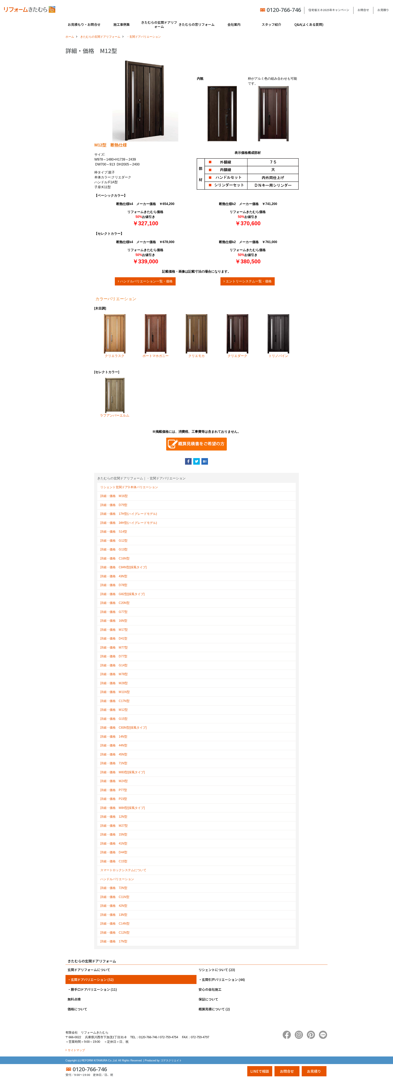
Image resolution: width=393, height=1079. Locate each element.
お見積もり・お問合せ (84, 24)
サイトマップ (76, 1050)
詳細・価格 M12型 (114, 709)
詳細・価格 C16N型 (115, 558)
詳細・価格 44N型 (113, 745)
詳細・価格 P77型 (113, 790)
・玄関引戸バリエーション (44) (222, 979)
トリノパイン (278, 356)
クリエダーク (237, 356)
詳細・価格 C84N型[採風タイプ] (123, 567)
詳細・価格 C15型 (113, 861)
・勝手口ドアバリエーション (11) (92, 989)
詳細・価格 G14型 (114, 665)
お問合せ (363, 10)
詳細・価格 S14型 (113, 531)
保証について (208, 999)
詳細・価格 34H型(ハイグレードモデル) (128, 522)
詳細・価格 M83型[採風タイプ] (122, 772)
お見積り (383, 10)
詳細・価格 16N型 (113, 620)
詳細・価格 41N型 (113, 843)
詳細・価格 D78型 (113, 585)
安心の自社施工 (210, 989)
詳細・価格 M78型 (114, 674)
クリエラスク (114, 356)
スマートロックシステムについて (123, 870)
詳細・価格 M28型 (114, 683)
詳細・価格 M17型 (114, 629)
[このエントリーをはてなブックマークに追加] (204, 461)
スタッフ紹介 (271, 24)
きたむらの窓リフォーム (196, 24)
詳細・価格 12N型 (113, 816)
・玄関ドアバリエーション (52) (91, 979)
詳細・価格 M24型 (114, 781)
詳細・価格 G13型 (114, 549)
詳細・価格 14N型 (113, 736)
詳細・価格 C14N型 (115, 923)
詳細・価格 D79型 (113, 505)
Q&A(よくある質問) (308, 24)
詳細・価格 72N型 (113, 888)
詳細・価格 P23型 (113, 798)
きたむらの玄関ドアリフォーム (159, 24)
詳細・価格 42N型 (113, 905)
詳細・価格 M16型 (114, 496)
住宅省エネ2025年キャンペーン (328, 10)
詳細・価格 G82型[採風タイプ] (122, 594)
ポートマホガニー (155, 356)
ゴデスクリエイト (171, 1060)
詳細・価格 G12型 (114, 540)
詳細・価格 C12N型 (115, 932)
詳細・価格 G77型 (114, 612)
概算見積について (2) (214, 1009)
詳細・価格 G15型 (114, 718)
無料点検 (74, 999)
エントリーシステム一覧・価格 (249, 281)
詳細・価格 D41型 (113, 638)
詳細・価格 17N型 (113, 941)
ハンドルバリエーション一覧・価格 (146, 281)
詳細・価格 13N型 (113, 914)
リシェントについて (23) (217, 969)
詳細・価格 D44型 (113, 852)
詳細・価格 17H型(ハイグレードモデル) (128, 513)
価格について (77, 1009)
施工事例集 (121, 24)
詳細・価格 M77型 (114, 647)
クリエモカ (196, 356)
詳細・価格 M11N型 (115, 692)
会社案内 (234, 24)
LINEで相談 (259, 1071)
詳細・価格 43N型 (113, 576)
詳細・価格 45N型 (113, 754)
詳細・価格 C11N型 (114, 897)
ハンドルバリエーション (117, 879)
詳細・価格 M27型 (114, 825)
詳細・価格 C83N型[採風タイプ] (123, 727)
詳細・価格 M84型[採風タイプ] (122, 808)
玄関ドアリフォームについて (89, 969)
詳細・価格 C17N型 (115, 701)
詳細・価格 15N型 (113, 834)
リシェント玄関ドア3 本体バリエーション (129, 487)
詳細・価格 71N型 (113, 763)
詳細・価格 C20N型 (115, 603)
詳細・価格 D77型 (113, 656)
